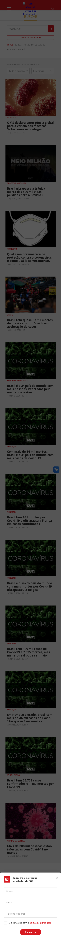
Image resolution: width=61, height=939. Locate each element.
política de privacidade (40, 922)
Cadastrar (30, 932)
